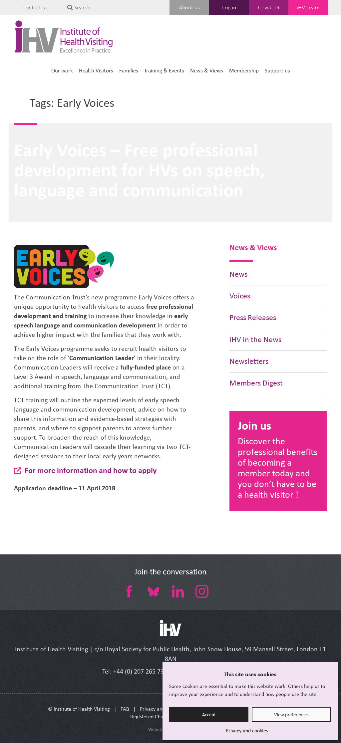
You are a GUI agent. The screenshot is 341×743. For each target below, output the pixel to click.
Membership (244, 70)
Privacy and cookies (247, 730)
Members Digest (256, 383)
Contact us (35, 7)
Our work (62, 70)
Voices (239, 296)
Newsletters (248, 361)
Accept (209, 714)
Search (81, 7)
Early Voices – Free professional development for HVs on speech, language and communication (139, 170)
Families (128, 70)
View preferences (291, 714)
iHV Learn (308, 7)
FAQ (125, 709)
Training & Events (164, 70)
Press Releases (252, 317)
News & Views (206, 70)
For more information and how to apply (91, 470)
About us (189, 7)
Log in (229, 7)
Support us (277, 70)
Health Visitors (96, 70)
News (238, 274)
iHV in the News (255, 339)
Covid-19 (268, 7)
